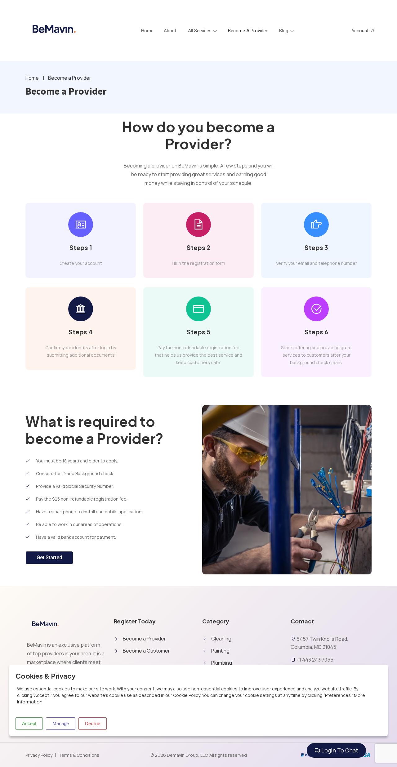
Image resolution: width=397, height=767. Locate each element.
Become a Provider (247, 30)
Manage (60, 723)
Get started (49, 557)
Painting (220, 650)
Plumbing (221, 662)
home (147, 30)
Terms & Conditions (79, 755)
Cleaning (221, 638)
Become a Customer (146, 650)
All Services (200, 30)
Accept (29, 723)
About (170, 30)
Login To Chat (339, 750)
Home (32, 77)
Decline (92, 723)
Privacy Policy (38, 755)
